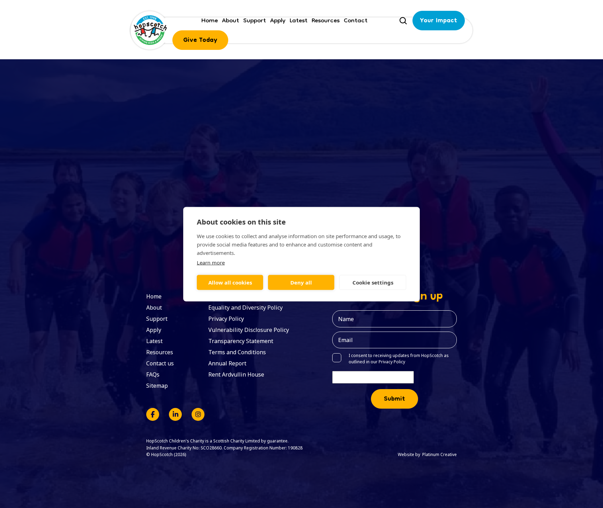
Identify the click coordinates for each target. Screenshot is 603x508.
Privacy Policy (226, 319)
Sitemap (157, 385)
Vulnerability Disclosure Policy (248, 330)
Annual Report (227, 363)
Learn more (211, 262)
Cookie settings (372, 282)
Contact (355, 20)
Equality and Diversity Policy (245, 307)
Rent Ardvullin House (236, 374)
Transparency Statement (240, 341)
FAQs (152, 374)
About (230, 20)
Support (254, 20)
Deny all (301, 282)
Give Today (200, 40)
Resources (326, 20)
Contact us (160, 363)
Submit (394, 399)
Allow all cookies (230, 282)
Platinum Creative (439, 454)
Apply (277, 20)
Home (209, 20)
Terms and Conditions (237, 352)
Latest (298, 20)
